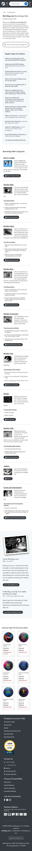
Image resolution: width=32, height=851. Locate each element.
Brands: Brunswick (9, 412)
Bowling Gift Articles (12, 457)
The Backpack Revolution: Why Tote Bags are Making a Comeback (16, 294)
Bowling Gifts (9, 428)
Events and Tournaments (13, 487)
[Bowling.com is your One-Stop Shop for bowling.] (3, 3)
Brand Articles (10, 419)
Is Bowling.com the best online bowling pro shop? (14, 593)
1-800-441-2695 (9, 762)
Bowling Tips (8, 353)
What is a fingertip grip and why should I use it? (16, 380)
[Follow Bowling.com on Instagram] (10, 800)
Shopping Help (8, 724)
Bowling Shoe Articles (13, 260)
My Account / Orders (9, 721)
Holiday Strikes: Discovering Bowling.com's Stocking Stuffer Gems (15, 452)
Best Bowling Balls (8, 734)
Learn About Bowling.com (11, 585)
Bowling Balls (9, 184)
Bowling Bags (8, 269)
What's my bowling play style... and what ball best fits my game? (16, 204)
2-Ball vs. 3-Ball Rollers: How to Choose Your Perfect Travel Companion (16, 290)
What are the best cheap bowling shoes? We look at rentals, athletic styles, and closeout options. (16, 250)
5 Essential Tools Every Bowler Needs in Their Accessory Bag (16, 339)
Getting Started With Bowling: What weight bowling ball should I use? (15, 208)
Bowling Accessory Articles (14, 345)
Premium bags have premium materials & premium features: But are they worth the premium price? (15, 299)
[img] (21, 814)
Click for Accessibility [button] (9, 788)
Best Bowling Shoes (9, 737)
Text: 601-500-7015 (10, 771)
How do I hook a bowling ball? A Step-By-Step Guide (16, 377)
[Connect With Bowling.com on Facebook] (5, 800)
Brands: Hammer (9, 415)
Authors (6, 466)
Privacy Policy (7, 782)
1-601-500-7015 (11, 765)
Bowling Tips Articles (12, 385)
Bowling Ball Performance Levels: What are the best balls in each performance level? (16, 212)
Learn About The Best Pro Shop (12, 612)
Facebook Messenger (10, 774)
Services (6, 727)
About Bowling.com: (11, 560)
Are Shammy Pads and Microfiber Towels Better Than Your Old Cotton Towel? (16, 335)
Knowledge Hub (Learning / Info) (12, 731)
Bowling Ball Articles (12, 217)
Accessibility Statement (10, 791)
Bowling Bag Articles (12, 305)
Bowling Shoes (9, 226)
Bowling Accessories (11, 313)
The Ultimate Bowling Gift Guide (13, 449)
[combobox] (17, 4)
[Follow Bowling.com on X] (7, 800)
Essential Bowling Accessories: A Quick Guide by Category (16, 331)
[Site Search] (25, 3)
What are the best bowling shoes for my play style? (16, 245)
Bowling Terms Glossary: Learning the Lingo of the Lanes (16, 372)
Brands (6, 393)
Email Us (7, 768)
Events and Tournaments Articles (16, 518)
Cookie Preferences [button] (9, 785)
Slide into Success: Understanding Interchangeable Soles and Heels (13, 255)
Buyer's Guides (9, 158)
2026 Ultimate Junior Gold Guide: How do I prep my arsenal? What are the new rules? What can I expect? (16, 512)
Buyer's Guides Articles (13, 176)
